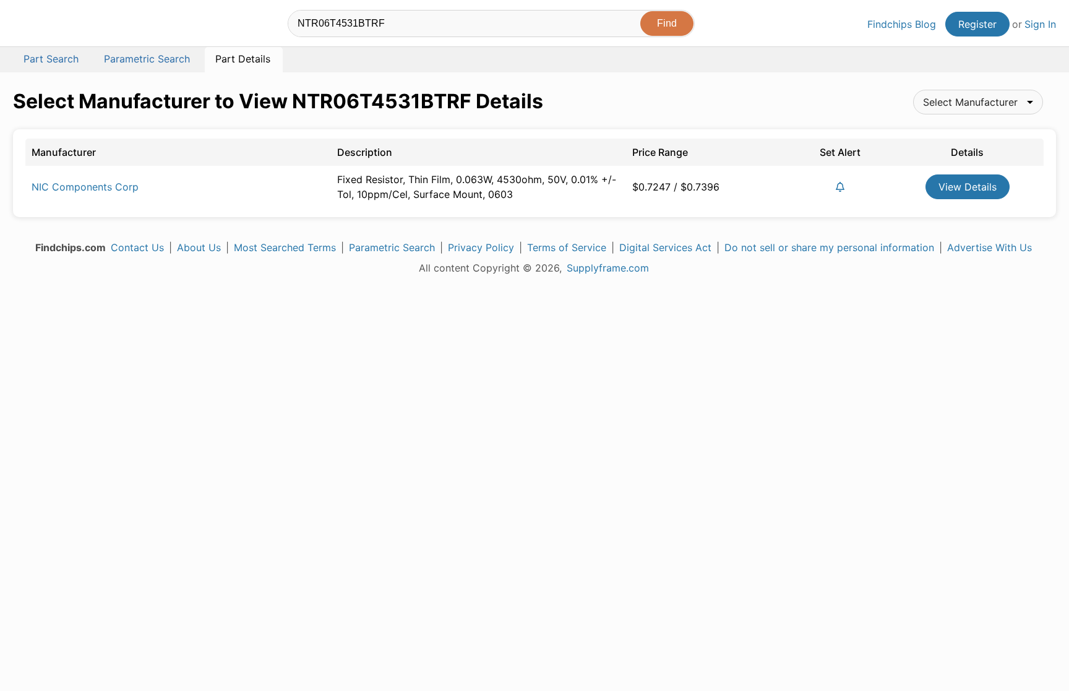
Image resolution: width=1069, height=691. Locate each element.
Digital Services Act (665, 247)
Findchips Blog (901, 24)
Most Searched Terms (285, 247)
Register (977, 24)
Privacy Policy (481, 247)
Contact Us (137, 247)
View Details (967, 187)
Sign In (1040, 24)
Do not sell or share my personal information (829, 247)
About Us (199, 247)
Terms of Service (566, 247)
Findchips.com (53, 25)
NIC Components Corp (85, 187)
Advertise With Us (989, 247)
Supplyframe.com (608, 268)
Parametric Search (392, 247)
